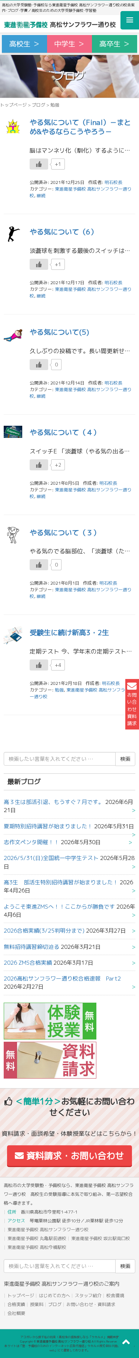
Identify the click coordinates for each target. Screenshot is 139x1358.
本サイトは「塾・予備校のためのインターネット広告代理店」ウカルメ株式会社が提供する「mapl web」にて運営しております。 (69, 1348)
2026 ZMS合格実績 (28, 963)
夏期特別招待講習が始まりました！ (48, 826)
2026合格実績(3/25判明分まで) (44, 930)
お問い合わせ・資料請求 (90, 1304)
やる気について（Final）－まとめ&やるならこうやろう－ (80, 126)
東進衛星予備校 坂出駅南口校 (100, 1238)
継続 (41, 195)
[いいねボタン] (39, 164)
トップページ (13, 105)
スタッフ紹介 (88, 1295)
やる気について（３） (65, 532)
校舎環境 (115, 1295)
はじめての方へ (54, 1295)
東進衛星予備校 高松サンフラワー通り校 (48, 1229)
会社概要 (16, 1313)
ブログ (38, 105)
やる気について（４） (65, 432)
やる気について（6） (63, 232)
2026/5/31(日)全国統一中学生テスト (51, 858)
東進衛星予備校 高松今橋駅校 (36, 1247)
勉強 (59, 690)
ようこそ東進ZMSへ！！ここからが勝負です (59, 906)
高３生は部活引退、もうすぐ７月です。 (54, 802)
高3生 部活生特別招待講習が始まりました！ (61, 882)
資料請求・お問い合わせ (74, 1155)
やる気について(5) (59, 332)
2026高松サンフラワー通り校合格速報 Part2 (62, 978)
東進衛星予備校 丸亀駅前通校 (36, 1238)
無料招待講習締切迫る (31, 947)
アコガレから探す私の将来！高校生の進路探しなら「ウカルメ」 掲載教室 (69, 1337)
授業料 (36, 1304)
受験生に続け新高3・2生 (69, 632)
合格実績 (16, 1304)
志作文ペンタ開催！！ (31, 842)
